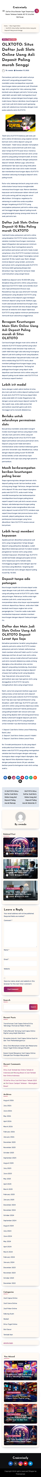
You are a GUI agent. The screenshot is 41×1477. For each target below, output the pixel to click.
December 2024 (9, 1205)
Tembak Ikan (8, 1335)
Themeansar (20, 1474)
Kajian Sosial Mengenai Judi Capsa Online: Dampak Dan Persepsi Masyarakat (19, 1054)
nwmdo (10, 70)
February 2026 (9, 1132)
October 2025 (8, 1153)
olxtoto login (8, 1343)
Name (6, 950)
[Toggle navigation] (3, 11)
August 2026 (8, 1100)
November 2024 (9, 1210)
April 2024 (7, 1247)
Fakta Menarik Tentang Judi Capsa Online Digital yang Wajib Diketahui (19, 1032)
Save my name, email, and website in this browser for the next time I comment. (19, 982)
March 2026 (8, 1127)
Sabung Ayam (8, 1314)
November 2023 (9, 1273)
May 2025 (7, 1179)
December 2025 (9, 1142)
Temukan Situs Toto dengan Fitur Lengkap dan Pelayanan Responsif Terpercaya (20, 873)
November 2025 (9, 1147)
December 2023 (9, 1268)
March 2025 (8, 1189)
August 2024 (8, 1226)
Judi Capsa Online (10, 1298)
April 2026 (7, 1121)
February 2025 (9, 1194)
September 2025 (9, 1158)
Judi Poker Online (10, 1308)
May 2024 (7, 1241)
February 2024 (9, 1257)
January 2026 (8, 1137)
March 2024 (8, 1252)
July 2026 (7, 1106)
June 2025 (7, 1174)
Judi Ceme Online (10, 1303)
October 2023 (8, 1278)
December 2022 (9, 1283)
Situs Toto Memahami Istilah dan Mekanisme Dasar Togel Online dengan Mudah (20, 851)
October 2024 (8, 1215)
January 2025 (8, 1200)
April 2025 (7, 1184)
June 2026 (7, 1111)
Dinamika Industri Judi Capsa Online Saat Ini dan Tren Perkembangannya (20, 1039)
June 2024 (7, 1236)
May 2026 (7, 1116)
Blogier (31, 1471)
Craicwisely (20, 7)
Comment (8, 920)
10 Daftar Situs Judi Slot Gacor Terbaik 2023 (20, 1080)
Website (7, 969)
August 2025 (8, 1163)
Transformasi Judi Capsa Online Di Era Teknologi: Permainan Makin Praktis (18, 1025)
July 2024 (7, 1231)
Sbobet (6, 1319)
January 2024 (8, 1262)
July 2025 (7, 1168)
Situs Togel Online (9, 39)
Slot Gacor (7, 1329)
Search (6, 1000)
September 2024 (9, 1221)
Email (6, 959)
